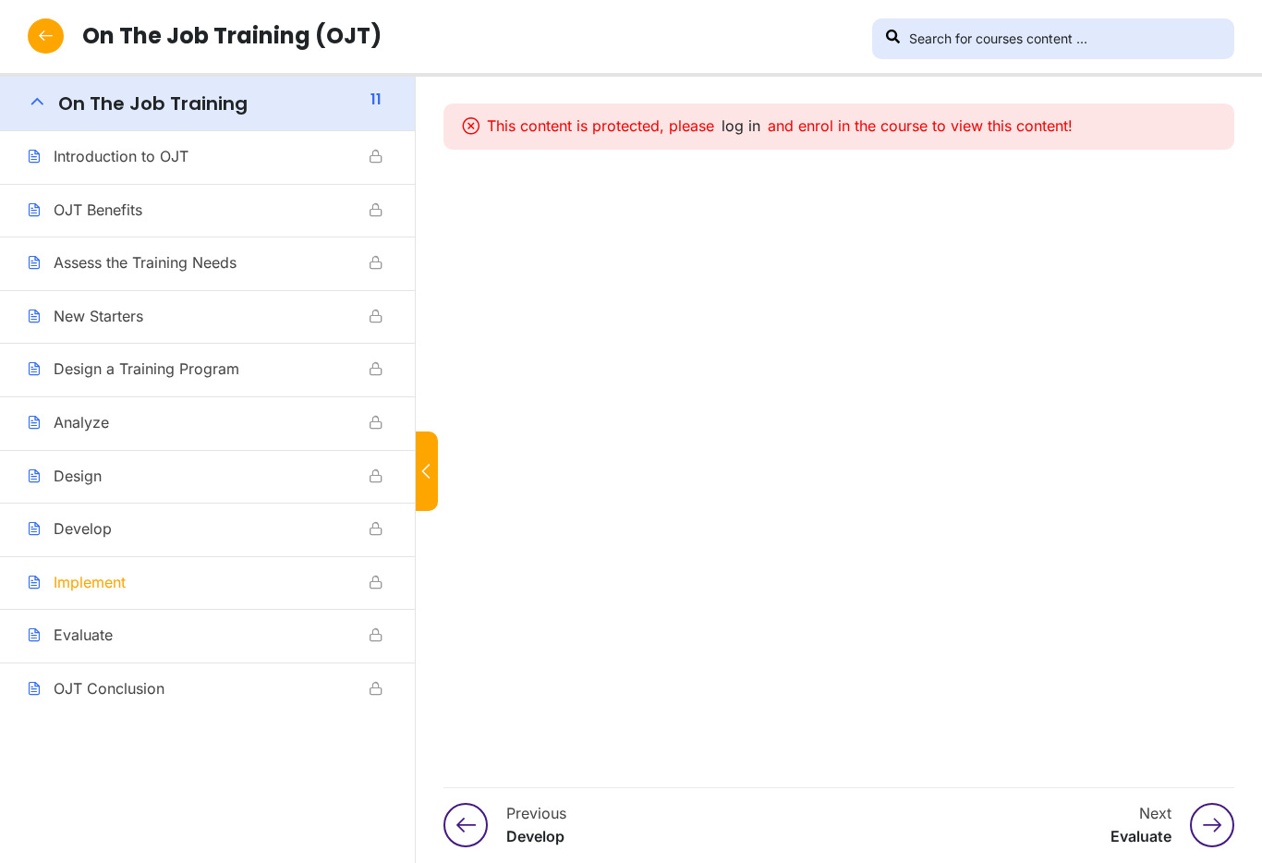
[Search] (892, 39)
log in (741, 125)
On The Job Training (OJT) (232, 35)
